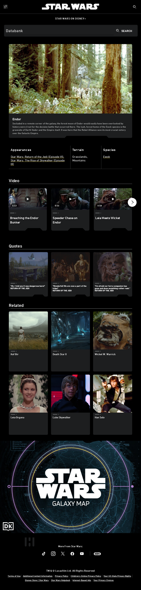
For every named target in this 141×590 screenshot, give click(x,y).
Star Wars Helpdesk (60, 580)
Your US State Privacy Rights (117, 576)
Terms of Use (14, 576)
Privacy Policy (61, 576)
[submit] (134, 6)
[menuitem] (5, 6)
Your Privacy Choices (103, 580)
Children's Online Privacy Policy (86, 576)
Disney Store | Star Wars (37, 580)
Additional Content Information (38, 576)
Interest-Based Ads (82, 580)
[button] (132, 203)
